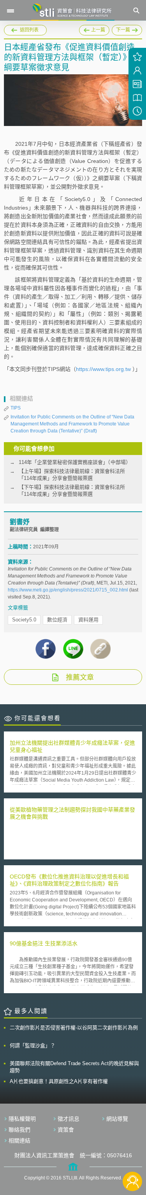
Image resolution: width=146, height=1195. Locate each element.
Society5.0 (24, 620)
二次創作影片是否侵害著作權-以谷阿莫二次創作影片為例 (74, 1028)
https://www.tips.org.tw (103, 369)
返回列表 (29, 30)
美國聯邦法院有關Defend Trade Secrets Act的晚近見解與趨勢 (74, 1066)
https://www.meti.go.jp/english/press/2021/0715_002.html (68, 590)
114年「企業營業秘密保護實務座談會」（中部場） (75, 462)
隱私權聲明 (22, 1119)
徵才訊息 (68, 1119)
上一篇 (94, 30)
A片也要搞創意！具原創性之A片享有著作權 (59, 1081)
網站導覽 (117, 1119)
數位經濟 (57, 620)
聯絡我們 (19, 1130)
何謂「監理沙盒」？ (32, 1045)
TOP (132, 1155)
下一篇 (127, 29)
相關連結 (19, 1140)
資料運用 (88, 620)
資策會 (66, 1130)
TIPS (16, 408)
